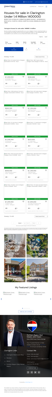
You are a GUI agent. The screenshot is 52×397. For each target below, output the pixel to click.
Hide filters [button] (38, 49)
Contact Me (32, 368)
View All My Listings (26, 311)
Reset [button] (26, 49)
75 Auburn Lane (9, 204)
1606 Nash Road (32, 173)
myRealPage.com (28, 382)
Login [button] (46, 36)
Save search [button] (13, 49)
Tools (40, 6)
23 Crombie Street (10, 79)
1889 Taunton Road (34, 79)
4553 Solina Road (34, 110)
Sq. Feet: (42, 43)
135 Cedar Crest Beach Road (34, 204)
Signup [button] (41, 36)
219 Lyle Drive (10, 142)
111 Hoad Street (33, 142)
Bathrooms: (24, 43)
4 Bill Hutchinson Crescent (11, 110)
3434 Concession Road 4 (10, 173)
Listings (32, 6)
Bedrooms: (17, 43)
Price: (8, 43)
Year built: (33, 43)
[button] (22, 308)
